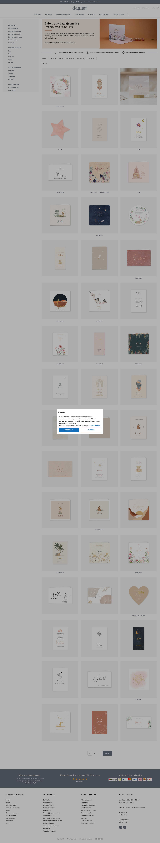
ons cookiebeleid (95, 425)
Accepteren (68, 430)
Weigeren (91, 430)
